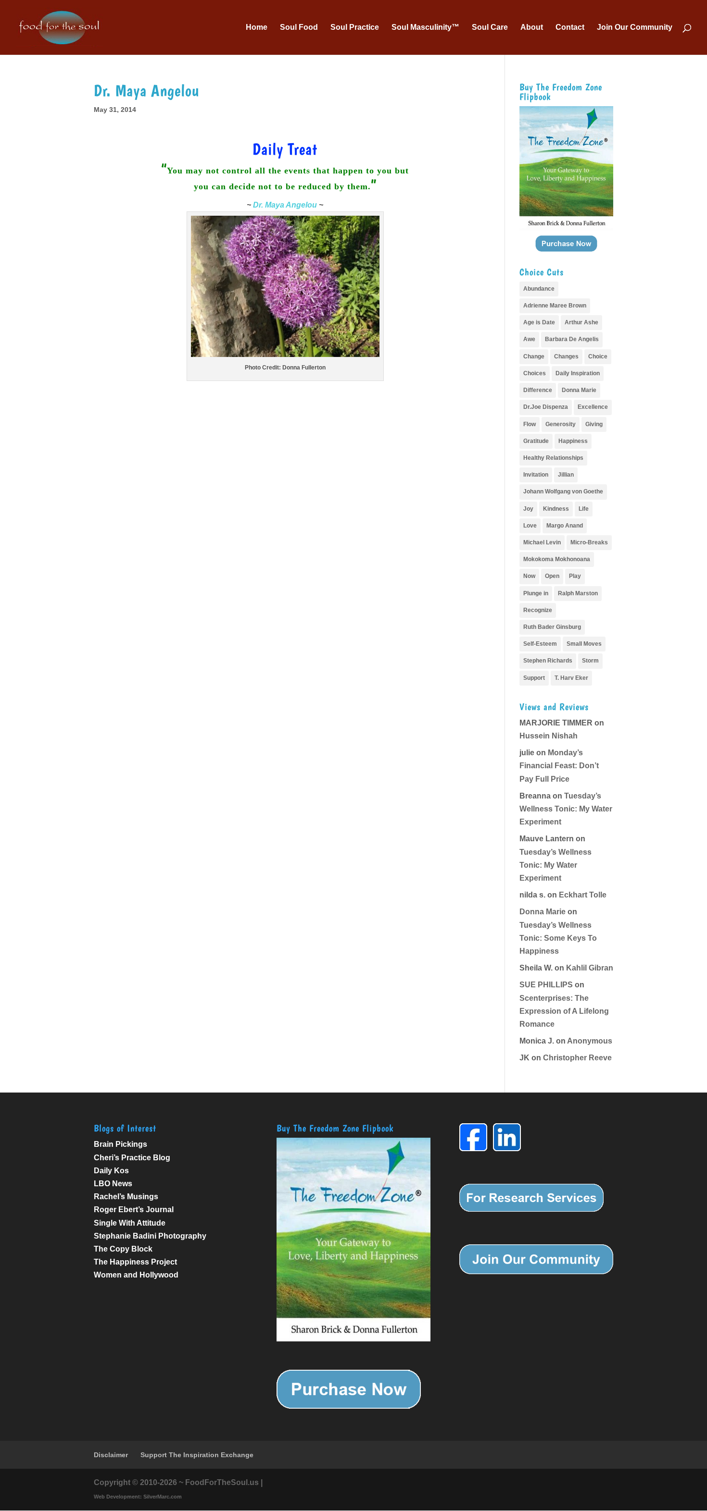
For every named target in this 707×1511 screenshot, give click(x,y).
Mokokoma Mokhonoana (556, 559)
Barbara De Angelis (572, 339)
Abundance (539, 288)
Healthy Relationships (553, 458)
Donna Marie (579, 390)
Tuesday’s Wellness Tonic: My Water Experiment (565, 809)
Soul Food (299, 27)
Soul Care (490, 27)
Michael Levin (542, 542)
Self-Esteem (540, 643)
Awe (529, 339)
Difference (537, 390)
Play (575, 576)
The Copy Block (123, 1249)
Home (256, 27)
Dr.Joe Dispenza (545, 407)
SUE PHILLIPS (546, 985)
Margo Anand (564, 525)
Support (534, 678)
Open (552, 576)
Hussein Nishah (548, 736)
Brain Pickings (120, 1144)
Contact (570, 27)
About (531, 27)
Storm (590, 660)
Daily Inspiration (578, 373)
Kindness (556, 508)
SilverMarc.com (162, 1496)
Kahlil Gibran (589, 968)
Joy (528, 508)
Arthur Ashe (581, 322)
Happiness (573, 441)
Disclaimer (111, 1455)
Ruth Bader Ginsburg (552, 627)
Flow (529, 424)
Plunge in (535, 593)
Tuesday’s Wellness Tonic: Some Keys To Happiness (558, 938)
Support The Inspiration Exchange (196, 1455)
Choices (534, 373)
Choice (597, 356)
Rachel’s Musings (126, 1196)
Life (584, 508)
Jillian (566, 474)
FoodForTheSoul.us (222, 1482)
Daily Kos (111, 1171)
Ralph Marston (578, 593)
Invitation (535, 474)
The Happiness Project (135, 1262)
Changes (566, 356)
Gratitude (536, 441)
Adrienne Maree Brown (554, 305)
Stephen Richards (547, 660)
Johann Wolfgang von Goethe (563, 491)
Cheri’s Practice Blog (132, 1158)
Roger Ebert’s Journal (134, 1209)
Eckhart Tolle (582, 895)
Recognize (537, 610)
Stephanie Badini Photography (150, 1236)
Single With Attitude (129, 1223)
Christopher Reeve (577, 1058)
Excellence (593, 407)
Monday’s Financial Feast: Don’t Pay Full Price (559, 766)
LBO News (113, 1183)
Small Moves (584, 643)
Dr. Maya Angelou (285, 205)
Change (533, 356)
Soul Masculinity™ (425, 27)
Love (530, 525)
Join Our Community (634, 27)
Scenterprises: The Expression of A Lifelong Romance (564, 1011)
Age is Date (539, 322)
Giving (594, 424)
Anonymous (589, 1041)
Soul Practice (354, 27)
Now (529, 576)
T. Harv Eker (571, 678)
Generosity (560, 424)
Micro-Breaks (589, 542)
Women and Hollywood (136, 1275)
